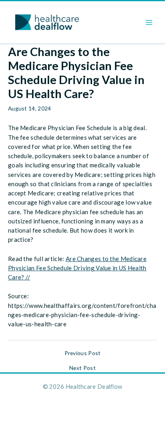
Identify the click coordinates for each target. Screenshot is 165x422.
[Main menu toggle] (149, 22)
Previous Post (82, 353)
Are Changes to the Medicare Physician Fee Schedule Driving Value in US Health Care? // (77, 268)
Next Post (82, 368)
